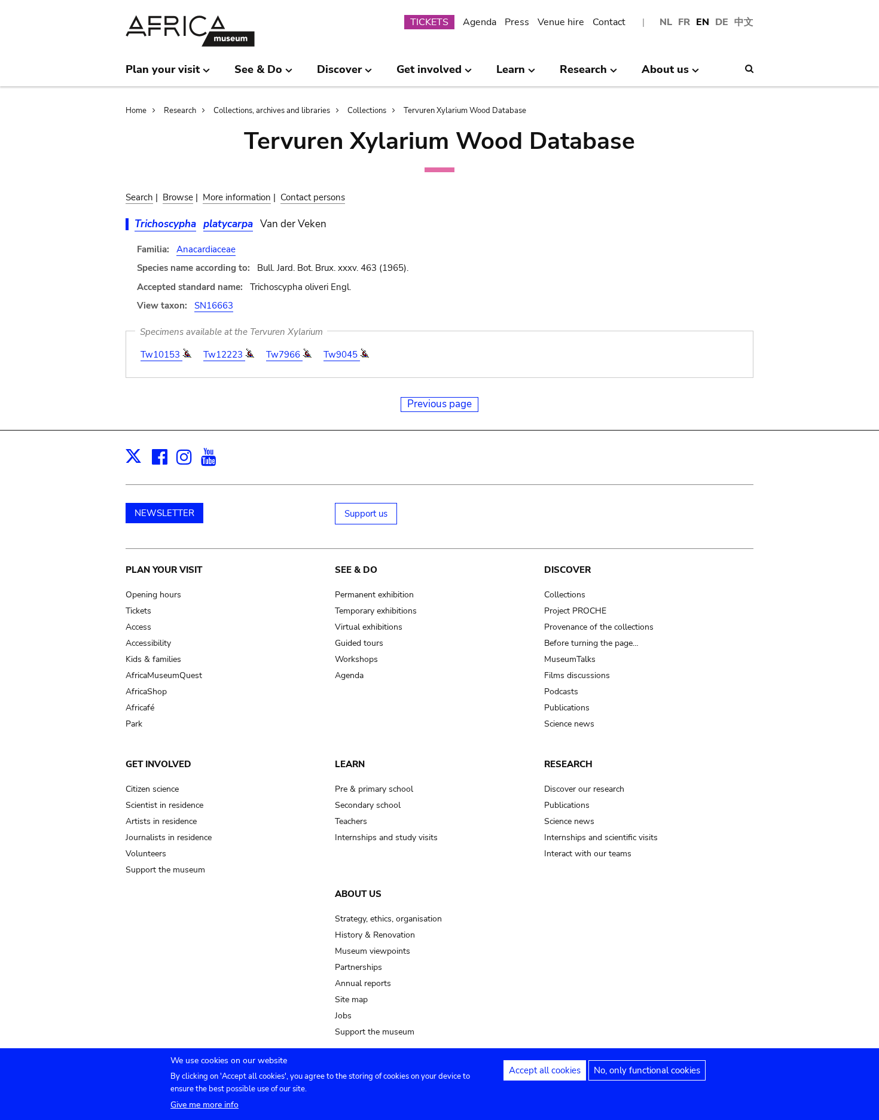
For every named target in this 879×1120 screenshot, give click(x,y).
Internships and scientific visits (601, 837)
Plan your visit (164, 570)
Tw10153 (161, 355)
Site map (351, 999)
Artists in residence (161, 821)
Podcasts (561, 691)
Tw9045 (341, 355)
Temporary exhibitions (376, 611)
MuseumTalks (570, 659)
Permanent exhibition (374, 594)
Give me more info (204, 1104)
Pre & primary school (374, 789)
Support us (365, 514)
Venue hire (561, 22)
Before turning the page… (591, 643)
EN (702, 22)
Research (180, 110)
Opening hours (153, 594)
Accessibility (148, 643)
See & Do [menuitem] (258, 74)
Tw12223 (224, 355)
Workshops (356, 659)
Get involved (158, 764)
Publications (567, 707)
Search (139, 197)
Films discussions (577, 675)
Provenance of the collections (599, 627)
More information (237, 197)
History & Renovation (375, 935)
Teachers (351, 821)
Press (517, 22)
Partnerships (358, 967)
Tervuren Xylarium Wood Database (465, 110)
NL (666, 22)
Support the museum (165, 869)
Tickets (138, 611)
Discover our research (584, 789)
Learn (350, 764)
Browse (178, 197)
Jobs (343, 1015)
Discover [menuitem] (339, 74)
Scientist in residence (164, 805)
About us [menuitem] (665, 74)
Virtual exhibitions (368, 627)
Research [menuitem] (583, 74)
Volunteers (146, 853)
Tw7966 (284, 355)
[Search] (749, 69)
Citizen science (152, 789)
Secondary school (368, 805)
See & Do (356, 570)
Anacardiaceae (206, 249)
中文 (743, 22)
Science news (569, 724)
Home (136, 110)
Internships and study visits (386, 837)
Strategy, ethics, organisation (388, 918)
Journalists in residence (169, 837)
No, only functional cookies (647, 1070)
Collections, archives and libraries (271, 110)
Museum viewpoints (372, 951)
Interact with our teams (587, 853)
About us (358, 894)
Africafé (140, 707)
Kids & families (153, 659)
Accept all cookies (545, 1070)
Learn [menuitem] (510, 74)
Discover (567, 570)
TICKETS (429, 22)
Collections (366, 110)
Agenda (479, 22)
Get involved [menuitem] (429, 74)
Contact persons (312, 197)
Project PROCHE (575, 611)
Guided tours (359, 643)
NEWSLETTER (164, 513)
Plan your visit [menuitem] (163, 74)
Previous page (439, 404)
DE (721, 22)
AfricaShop (146, 691)
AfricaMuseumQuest (164, 675)
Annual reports (363, 983)
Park (134, 724)
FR (684, 22)
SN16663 (213, 306)
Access (138, 627)
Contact (609, 22)
